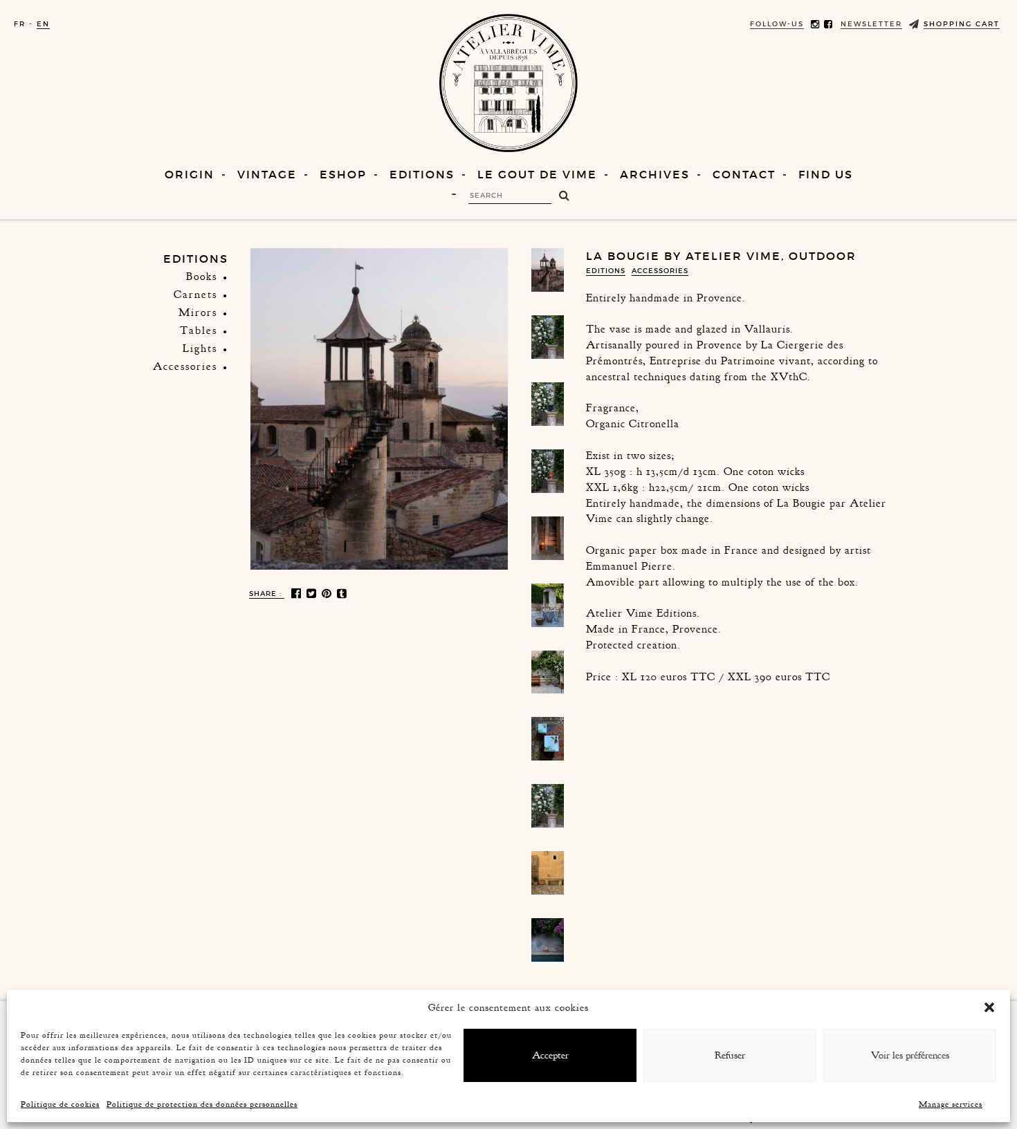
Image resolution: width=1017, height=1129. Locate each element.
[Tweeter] (312, 594)
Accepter (550, 1055)
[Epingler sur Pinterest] (327, 594)
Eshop (343, 174)
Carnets (195, 294)
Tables (198, 330)
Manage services (950, 1104)
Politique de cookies (60, 1104)
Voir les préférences (910, 1055)
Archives (655, 174)
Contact (744, 174)
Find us (825, 174)
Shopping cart (962, 23)
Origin (189, 174)
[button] (989, 1007)
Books (201, 276)
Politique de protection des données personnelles (202, 1104)
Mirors (197, 312)
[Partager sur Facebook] (297, 594)
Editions (422, 174)
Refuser (730, 1055)
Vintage (267, 174)
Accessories (185, 366)
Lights (200, 348)
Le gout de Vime (537, 174)
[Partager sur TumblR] (343, 594)
